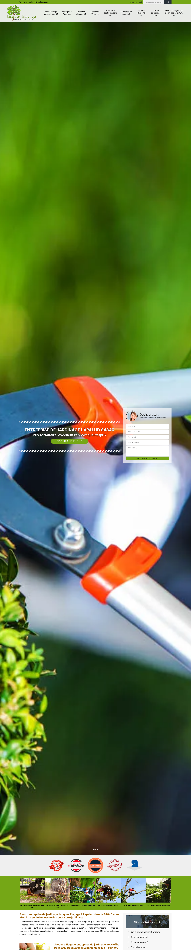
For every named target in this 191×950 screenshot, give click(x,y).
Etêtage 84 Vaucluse (67, 13)
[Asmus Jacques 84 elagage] (21, 13)
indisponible (27, 2)
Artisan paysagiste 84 (155, 12)
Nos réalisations (69, 441)
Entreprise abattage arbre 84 (110, 12)
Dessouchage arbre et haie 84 (51, 13)
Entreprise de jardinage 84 (126, 13)
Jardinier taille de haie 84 (141, 12)
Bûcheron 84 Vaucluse (95, 13)
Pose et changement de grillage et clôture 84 (174, 12)
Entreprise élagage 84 (81, 13)
